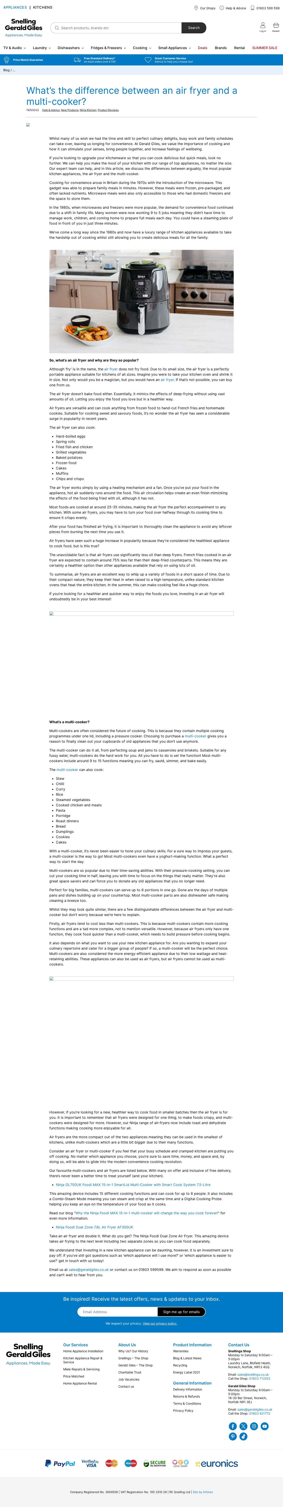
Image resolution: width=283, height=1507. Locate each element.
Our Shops (207, 8)
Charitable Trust (129, 1372)
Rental (239, 48)
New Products (69, 110)
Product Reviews (108, 110)
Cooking (140, 48)
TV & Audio (12, 48)
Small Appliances (172, 48)
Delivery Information (187, 1389)
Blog (6, 70)
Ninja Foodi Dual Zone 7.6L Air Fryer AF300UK (94, 1227)
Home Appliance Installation (83, 1351)
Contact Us (238, 1345)
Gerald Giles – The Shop (135, 1365)
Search (194, 28)
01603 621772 (259, 1413)
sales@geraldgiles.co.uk (89, 1269)
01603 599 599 (268, 8)
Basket (276, 31)
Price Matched (73, 1376)
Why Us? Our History (133, 1351)
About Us (127, 1345)
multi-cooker (195, 736)
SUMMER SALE (264, 48)
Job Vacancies (128, 1379)
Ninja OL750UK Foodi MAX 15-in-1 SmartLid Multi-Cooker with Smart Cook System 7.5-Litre (133, 1184)
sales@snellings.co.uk (253, 1374)
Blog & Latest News (187, 1358)
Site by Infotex (203, 1492)
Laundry (40, 48)
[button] (35, 60)
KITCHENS (42, 8)
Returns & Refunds (186, 1396)
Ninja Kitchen (88, 110)
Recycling (180, 1365)
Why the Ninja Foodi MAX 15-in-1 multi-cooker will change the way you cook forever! (146, 1213)
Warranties (180, 1351)
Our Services (75, 1345)
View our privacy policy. (160, 1323)
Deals (202, 48)
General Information (192, 1383)
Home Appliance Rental (80, 1383)
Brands (221, 48)
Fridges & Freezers (106, 48)
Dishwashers (69, 48)
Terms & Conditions (187, 1403)
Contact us (126, 1386)
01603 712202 (259, 1378)
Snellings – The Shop (133, 1358)
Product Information (192, 1345)
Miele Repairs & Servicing (81, 1369)
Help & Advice (235, 8)
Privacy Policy (183, 1410)
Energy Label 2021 (186, 1372)
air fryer (111, 369)
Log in (263, 31)
